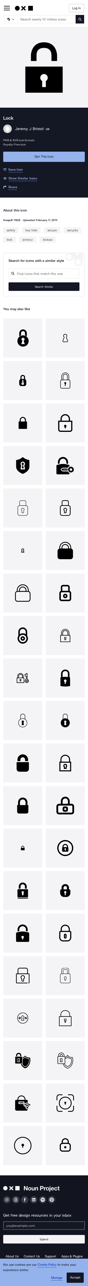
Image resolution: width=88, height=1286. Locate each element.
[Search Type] (11, 19)
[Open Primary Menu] (7, 8)
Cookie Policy (47, 1265)
